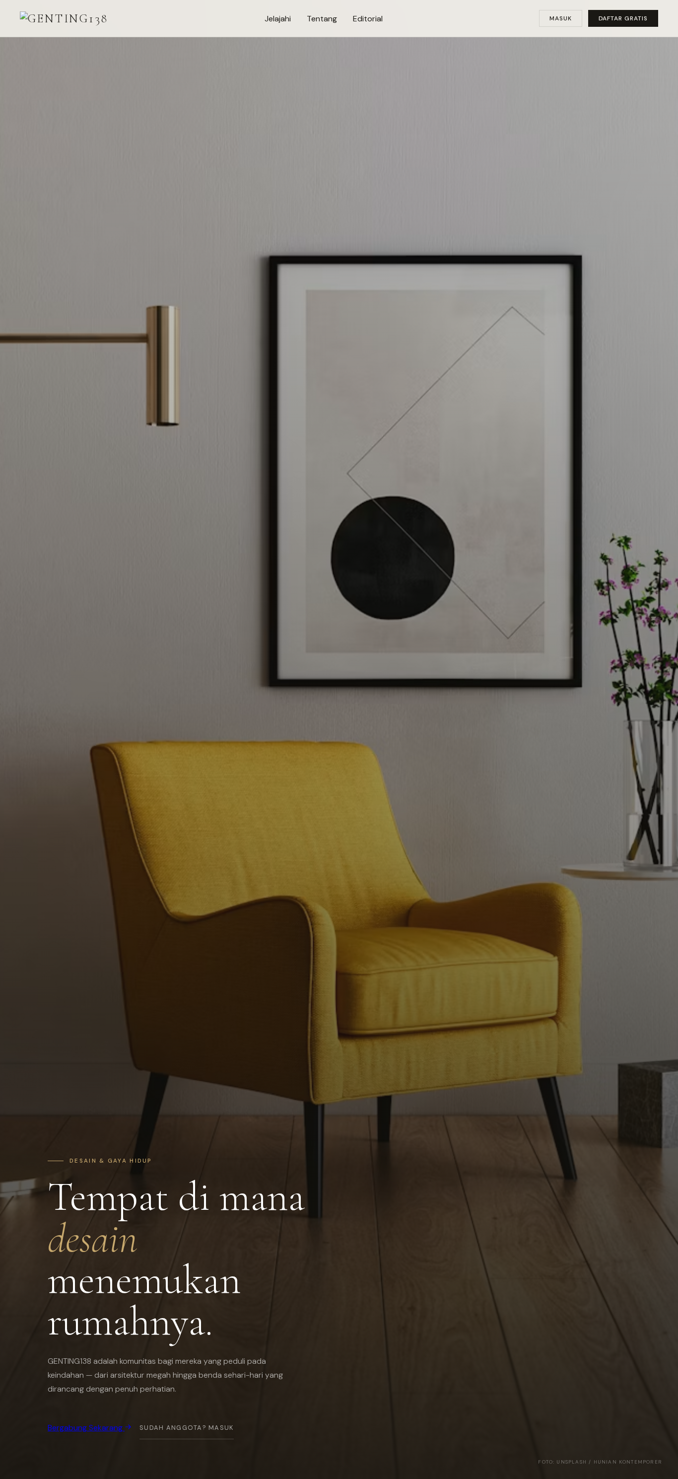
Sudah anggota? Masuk (186, 1427)
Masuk (560, 18)
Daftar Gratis (623, 18)
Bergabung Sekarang (86, 1427)
